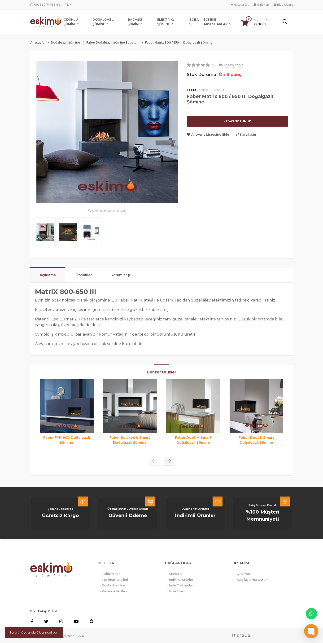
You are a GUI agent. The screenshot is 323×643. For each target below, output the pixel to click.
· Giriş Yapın (244, 574)
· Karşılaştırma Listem (252, 579)
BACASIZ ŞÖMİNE (135, 22)
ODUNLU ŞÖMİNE (71, 22)
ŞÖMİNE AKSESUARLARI (216, 22)
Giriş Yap (262, 4)
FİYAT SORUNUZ (238, 121)
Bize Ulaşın (284, 4)
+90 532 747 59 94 (46, 4)
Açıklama (48, 275)
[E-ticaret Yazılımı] (241, 635)
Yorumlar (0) (122, 275)
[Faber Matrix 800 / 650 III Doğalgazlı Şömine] (107, 131)
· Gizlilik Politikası (113, 585)
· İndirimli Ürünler (180, 579)
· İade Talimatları (180, 585)
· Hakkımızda (110, 574)
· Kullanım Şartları (113, 591)
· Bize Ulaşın (176, 591)
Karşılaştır (248, 134)
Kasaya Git (241, 4)
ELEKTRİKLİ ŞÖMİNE (166, 22)
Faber (191, 90)
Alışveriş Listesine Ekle (210, 134)
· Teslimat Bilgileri (114, 579)
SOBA (194, 19)
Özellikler (83, 275)
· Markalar (175, 574)
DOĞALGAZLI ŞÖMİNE (103, 22)
